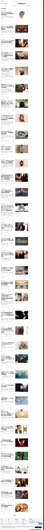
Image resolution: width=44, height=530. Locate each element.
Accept (38, 527)
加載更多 (14, 515)
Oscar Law (3, 378)
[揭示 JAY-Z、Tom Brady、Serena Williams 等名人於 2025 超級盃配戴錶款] (21, 457)
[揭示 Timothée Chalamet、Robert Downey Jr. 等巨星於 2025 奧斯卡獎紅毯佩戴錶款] (21, 415)
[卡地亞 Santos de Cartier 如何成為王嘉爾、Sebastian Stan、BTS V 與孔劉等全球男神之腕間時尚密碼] (21, 300)
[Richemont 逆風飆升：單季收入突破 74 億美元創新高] (21, 242)
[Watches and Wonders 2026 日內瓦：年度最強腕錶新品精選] (21, 136)
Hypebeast (16, 520)
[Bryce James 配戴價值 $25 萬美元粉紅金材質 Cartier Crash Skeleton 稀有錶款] (21, 332)
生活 (25, 5)
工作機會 (23, 522)
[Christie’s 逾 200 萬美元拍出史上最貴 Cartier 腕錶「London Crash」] (21, 74)
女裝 (8, 521)
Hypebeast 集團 (24, 520)
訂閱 (40, 524)
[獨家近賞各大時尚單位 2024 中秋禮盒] (21, 507)
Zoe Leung (3, 109)
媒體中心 (23, 521)
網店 (30, 5)
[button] (9, 21)
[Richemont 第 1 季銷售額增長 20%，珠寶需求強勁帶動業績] (21, 30)
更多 (27, 5)
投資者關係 (23, 523)
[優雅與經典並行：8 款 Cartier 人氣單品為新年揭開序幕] (21, 470)
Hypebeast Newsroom (5, 34)
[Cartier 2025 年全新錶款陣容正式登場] (21, 388)
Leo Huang (3, 433)
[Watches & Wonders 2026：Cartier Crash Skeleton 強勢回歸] (21, 150)
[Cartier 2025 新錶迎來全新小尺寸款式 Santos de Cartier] (21, 346)
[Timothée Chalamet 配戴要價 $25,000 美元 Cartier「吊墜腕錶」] (21, 430)
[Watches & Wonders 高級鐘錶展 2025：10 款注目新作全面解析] (21, 375)
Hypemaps (16, 521)
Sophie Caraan (4, 125)
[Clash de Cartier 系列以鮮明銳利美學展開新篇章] (21, 43)
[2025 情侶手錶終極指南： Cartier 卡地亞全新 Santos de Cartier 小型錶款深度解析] (21, 317)
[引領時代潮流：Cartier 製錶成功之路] (21, 401)
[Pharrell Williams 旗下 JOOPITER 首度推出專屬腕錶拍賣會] (21, 16)
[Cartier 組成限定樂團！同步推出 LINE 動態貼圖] (21, 483)
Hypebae (16, 522)
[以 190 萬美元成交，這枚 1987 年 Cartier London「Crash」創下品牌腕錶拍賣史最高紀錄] (21, 121)
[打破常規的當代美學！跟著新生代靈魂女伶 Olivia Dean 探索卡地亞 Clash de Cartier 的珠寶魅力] (21, 179)
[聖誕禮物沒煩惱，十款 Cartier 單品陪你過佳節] (21, 495)
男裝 (8, 520)
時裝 (13, 5)
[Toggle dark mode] (42, 3)
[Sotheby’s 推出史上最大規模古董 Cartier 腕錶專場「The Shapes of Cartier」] (21, 165)
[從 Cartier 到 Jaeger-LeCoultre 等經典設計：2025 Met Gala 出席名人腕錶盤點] (21, 360)
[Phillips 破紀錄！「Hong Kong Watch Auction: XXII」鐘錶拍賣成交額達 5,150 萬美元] (21, 57)
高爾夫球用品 (10, 523)
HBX (15, 523)
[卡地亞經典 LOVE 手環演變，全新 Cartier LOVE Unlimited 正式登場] (21, 272)
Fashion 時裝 (2, 10)
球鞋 (15, 5)
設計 (20, 5)
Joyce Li (3, 79)
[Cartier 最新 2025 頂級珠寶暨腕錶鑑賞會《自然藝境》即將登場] (21, 285)
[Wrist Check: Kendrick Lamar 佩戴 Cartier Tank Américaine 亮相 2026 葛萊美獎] (21, 228)
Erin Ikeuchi (3, 46)
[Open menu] (1, 3)
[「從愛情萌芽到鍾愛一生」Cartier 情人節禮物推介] (21, 443)
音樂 (23, 5)
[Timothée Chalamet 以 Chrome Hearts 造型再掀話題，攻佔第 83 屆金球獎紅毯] (21, 256)
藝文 (18, 5)
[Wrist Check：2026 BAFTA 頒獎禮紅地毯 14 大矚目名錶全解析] (21, 194)
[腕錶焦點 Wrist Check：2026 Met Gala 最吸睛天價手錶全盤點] (21, 90)
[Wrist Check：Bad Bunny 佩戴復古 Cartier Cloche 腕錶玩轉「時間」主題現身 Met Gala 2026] (21, 105)
